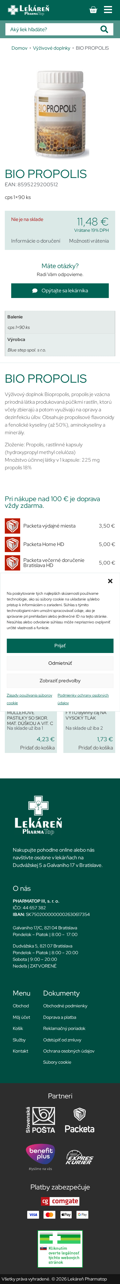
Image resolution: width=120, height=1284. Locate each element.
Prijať (60, 645)
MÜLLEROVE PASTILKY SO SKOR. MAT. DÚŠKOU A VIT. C (30, 718)
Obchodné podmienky (65, 1006)
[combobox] (52, 29)
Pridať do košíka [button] (37, 748)
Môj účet (21, 1017)
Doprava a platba (59, 1017)
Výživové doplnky (51, 48)
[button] (110, 581)
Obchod (21, 1006)
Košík (18, 1028)
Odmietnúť (60, 663)
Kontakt (20, 1051)
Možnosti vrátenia (89, 241)
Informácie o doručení (35, 241)
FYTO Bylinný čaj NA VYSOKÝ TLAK (86, 715)
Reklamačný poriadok (64, 1028)
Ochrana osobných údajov (68, 1051)
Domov (20, 48)
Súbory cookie (57, 1062)
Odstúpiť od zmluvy (62, 1040)
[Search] (106, 29)
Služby (19, 1040)
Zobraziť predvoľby (60, 680)
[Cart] (93, 9)
